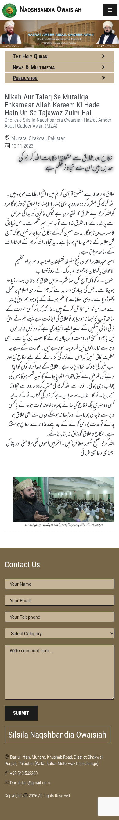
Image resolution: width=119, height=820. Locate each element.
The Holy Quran (30, 56)
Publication (25, 77)
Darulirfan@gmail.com (30, 783)
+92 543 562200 (24, 773)
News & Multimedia (34, 67)
